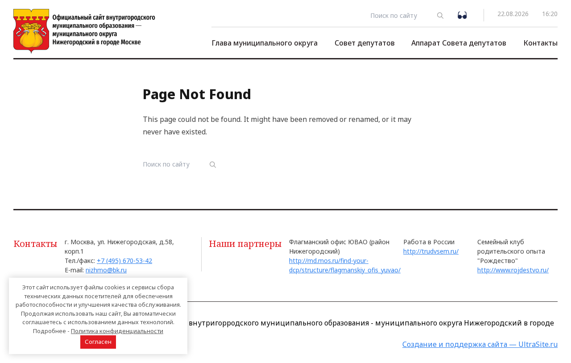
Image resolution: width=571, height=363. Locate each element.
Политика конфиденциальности (117, 331)
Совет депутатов (365, 43)
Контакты (540, 43)
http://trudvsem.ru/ (431, 251)
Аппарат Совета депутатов (458, 43)
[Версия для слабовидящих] (463, 14)
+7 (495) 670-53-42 (124, 260)
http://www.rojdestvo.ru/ (513, 270)
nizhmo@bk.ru (106, 270)
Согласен (98, 342)
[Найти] (440, 15)
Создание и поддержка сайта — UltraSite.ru (480, 344)
